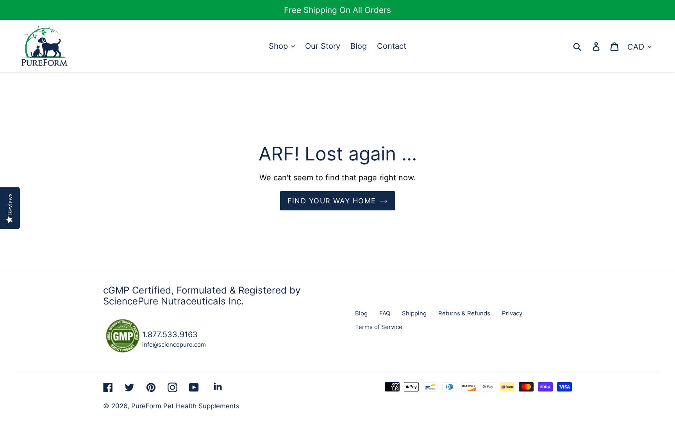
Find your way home (332, 201)
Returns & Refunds (464, 313)
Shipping (414, 313)
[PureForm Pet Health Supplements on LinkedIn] (218, 387)
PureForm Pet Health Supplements (185, 406)
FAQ (384, 313)
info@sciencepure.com (174, 344)
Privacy (512, 313)
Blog (361, 313)
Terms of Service (378, 327)
